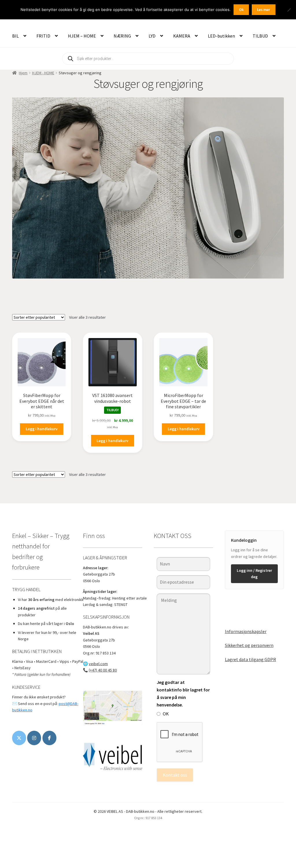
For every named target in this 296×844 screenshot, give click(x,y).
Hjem (23, 72)
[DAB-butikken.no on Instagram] (34, 738)
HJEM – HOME (82, 36)
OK (166, 714)
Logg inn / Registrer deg (254, 574)
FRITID (43, 36)
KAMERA (181, 36)
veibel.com (98, 663)
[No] (289, 10)
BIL (15, 36)
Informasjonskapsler (246, 631)
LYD (152, 36)
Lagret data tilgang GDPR (250, 659)
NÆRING (122, 36)
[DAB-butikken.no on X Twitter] (19, 738)
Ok (241, 9)
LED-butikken (221, 36)
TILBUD (260, 36)
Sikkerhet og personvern (249, 645)
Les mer (263, 9)
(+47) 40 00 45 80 (103, 670)
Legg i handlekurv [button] (42, 428)
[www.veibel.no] (49, 738)
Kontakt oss (175, 775)
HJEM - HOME (43, 72)
